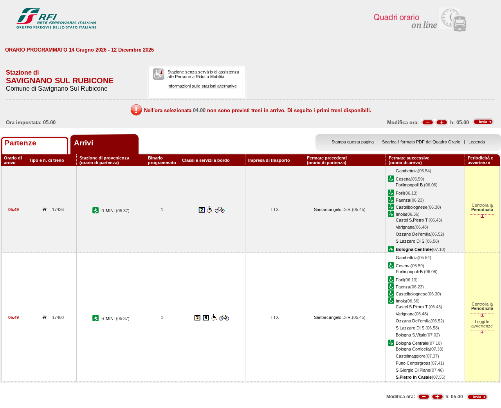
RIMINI (108, 210)
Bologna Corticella (413, 349)
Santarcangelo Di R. (333, 209)
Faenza (403, 200)
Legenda (477, 142)
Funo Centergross (413, 363)
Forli (400, 193)
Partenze (20, 143)
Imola (401, 214)
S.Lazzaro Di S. (410, 241)
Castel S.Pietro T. (412, 220)
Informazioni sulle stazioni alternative (202, 86)
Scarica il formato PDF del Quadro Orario (421, 142)
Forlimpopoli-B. (410, 185)
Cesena (403, 179)
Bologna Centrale (412, 343)
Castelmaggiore (410, 356)
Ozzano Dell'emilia (413, 234)
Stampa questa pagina (353, 142)
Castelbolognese (411, 207)
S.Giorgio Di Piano (413, 370)
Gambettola (407, 170)
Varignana (405, 227)
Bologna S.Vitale (411, 335)
